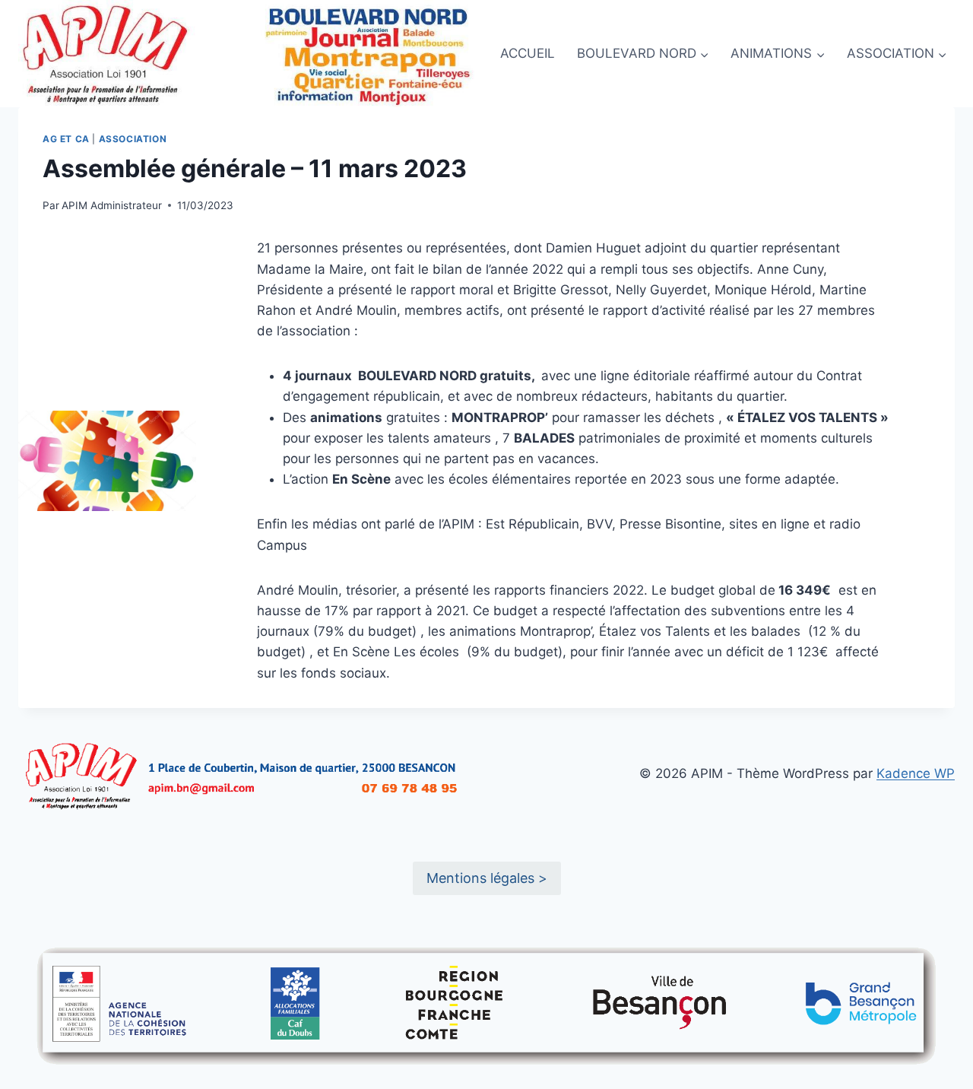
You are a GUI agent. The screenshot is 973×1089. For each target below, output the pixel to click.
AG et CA (66, 138)
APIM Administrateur (112, 205)
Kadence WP (915, 773)
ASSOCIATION (133, 138)
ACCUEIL (527, 53)
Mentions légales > (486, 878)
